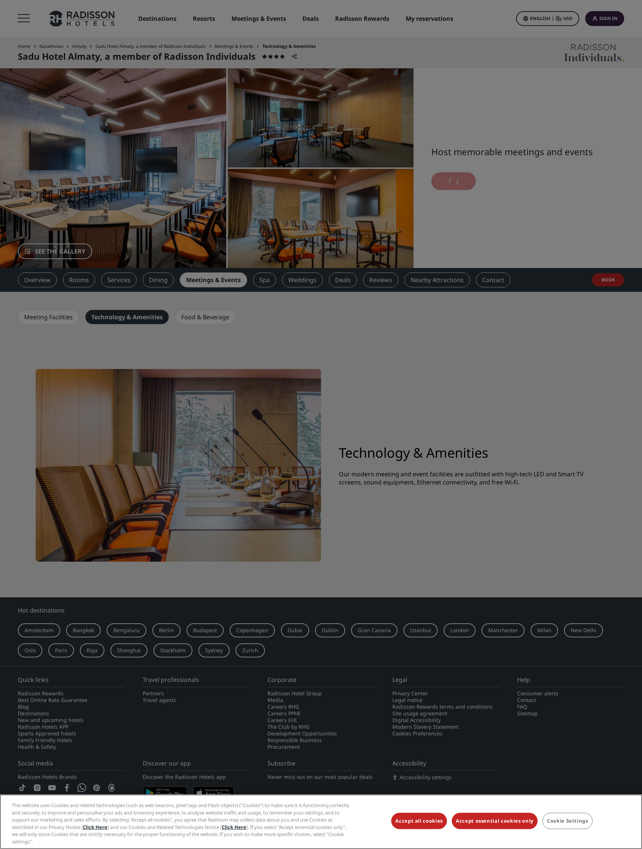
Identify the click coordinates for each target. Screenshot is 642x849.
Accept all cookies (419, 821)
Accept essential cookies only (495, 821)
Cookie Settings (567, 821)
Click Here (95, 826)
